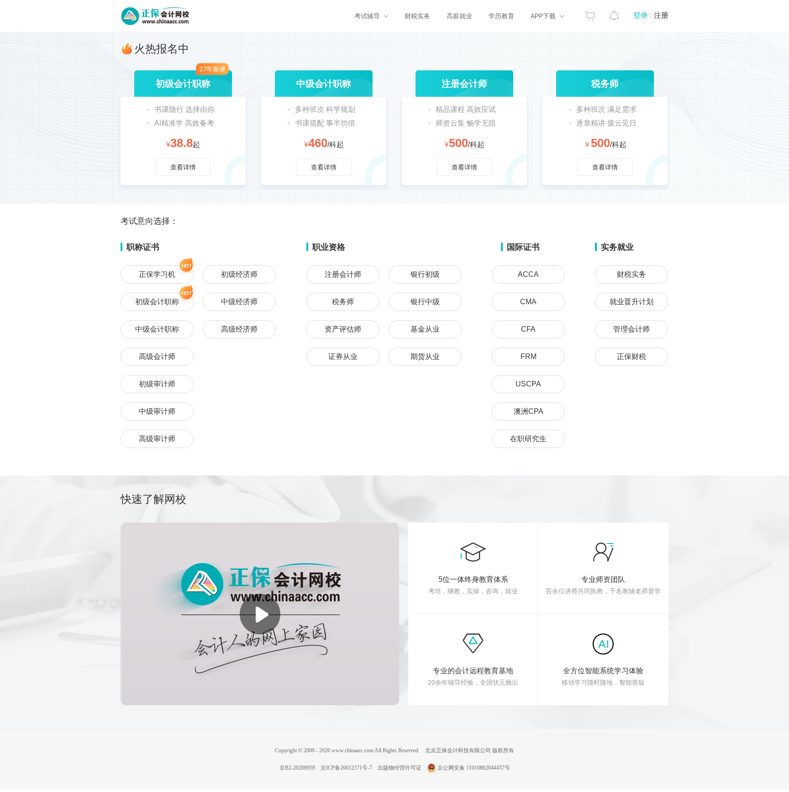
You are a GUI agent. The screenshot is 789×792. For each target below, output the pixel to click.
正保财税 (631, 356)
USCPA (528, 384)
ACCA (528, 274)
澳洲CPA (528, 411)
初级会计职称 (157, 302)
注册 (661, 15)
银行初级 (425, 274)
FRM (529, 356)
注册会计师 (343, 274)
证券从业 (343, 356)
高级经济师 (239, 329)
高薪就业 (459, 16)
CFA (528, 329)
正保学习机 (157, 274)
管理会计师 (631, 329)
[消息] (614, 13)
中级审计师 (157, 411)
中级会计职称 (157, 329)
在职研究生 (528, 439)
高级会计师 (157, 356)
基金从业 (425, 329)
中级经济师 (239, 302)
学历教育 (501, 16)
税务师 (343, 302)
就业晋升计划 (631, 302)
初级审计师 (157, 384)
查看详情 (183, 127)
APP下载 (543, 16)
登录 (640, 15)
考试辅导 (367, 16)
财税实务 (417, 16)
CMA (528, 302)
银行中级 (425, 302)
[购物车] (590, 13)
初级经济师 (239, 274)
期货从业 (425, 356)
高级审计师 (157, 439)
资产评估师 (343, 329)
